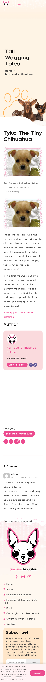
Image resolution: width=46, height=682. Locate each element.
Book (9, 608)
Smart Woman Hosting (20, 619)
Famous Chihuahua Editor (23, 183)
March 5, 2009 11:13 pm (24, 477)
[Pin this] (23, 441)
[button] (27, 4)
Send (33, 662)
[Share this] (11, 441)
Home (10, 584)
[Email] (31, 365)
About (10, 589)
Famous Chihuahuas (19, 594)
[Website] (35, 365)
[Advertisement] (23, 399)
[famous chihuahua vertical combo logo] (6, 3)
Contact (11, 624)
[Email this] (5, 441)
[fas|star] (16, 576)
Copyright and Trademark (22, 613)
